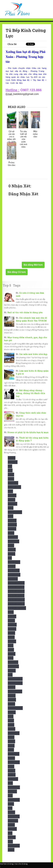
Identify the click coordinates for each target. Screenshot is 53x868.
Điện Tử (12, 616)
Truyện (12, 837)
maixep (11, 704)
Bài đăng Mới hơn (33, 265)
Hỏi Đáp (12, 641)
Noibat (11, 741)
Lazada (12, 671)
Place (11, 766)
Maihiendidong (15, 691)
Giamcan (12, 625)
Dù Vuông (13, 579)
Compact (12, 525)
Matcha (12, 712)
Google (12, 629)
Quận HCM (13, 779)
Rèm (10, 783)
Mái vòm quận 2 (15, 679)
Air (10, 466)
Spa (10, 808)
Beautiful (12, 504)
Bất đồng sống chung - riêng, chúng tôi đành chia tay (30, 393)
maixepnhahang (15, 708)
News (11, 720)
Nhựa (11, 737)
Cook (11, 533)
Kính (10, 658)
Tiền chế (12, 829)
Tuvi (10, 841)
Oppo (11, 750)
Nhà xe (11, 729)
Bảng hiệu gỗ (14, 487)
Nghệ (11, 725)
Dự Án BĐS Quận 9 (16, 604)
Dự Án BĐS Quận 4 (16, 587)
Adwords (13, 462)
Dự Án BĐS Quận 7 (16, 595)
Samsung (12, 791)
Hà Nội (11, 633)
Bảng (11, 479)
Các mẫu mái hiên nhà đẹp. (33, 354)
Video (11, 850)
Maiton (12, 695)
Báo (10, 491)
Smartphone (14, 800)
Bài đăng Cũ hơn (16, 272)
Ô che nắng (13, 754)
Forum (11, 620)
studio (11, 812)
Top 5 (7, 285)
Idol (10, 645)
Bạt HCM (12, 495)
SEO (10, 796)
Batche (11, 500)
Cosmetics (13, 537)
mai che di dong (21, 864)
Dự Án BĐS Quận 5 (16, 591)
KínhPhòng (13, 666)
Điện (11, 612)
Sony (11, 804)
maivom (12, 700)
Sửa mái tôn (14, 816)
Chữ (10, 516)
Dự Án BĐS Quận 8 (16, 600)
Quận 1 (11, 771)
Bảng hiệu (13, 483)
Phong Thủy (14, 762)
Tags (16, 285)
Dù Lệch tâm (14, 570)
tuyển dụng (14, 846)
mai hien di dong (6, 864)
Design (11, 554)
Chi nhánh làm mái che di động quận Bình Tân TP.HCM (31, 319)
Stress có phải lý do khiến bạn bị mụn (27, 432)
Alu (10, 470)
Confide (12, 529)
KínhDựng (13, 662)
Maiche (11, 687)
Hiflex (11, 637)
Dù (10, 558)
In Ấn (11, 650)
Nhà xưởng (14, 733)
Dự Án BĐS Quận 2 (16, 583)
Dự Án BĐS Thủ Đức (17, 608)
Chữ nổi (12, 520)
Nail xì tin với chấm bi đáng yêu (25, 312)
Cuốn (11, 545)
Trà (10, 833)
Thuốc (11, 825)
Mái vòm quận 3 (15, 683)
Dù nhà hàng (14, 575)
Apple (11, 474)
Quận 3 (12, 775)
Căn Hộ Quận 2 (15, 512)
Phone (11, 758)
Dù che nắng (14, 562)
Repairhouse (14, 787)
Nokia (11, 746)
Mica (10, 716)
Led (10, 675)
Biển (10, 508)
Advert (11, 458)
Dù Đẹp (12, 566)
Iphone (11, 654)
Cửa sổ (12, 550)
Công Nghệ (13, 541)
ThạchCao (13, 821)
